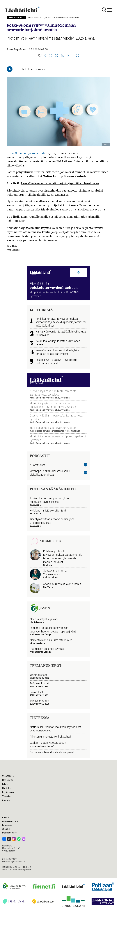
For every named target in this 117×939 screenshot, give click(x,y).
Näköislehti (7, 788)
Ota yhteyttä (8, 776)
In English (6, 829)
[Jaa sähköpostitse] (68, 55)
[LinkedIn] (62, 56)
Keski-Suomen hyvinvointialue (27, 153)
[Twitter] (56, 56)
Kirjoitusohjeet (8, 792)
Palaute (5, 817)
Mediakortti (7, 780)
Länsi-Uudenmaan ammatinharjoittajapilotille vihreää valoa (60, 183)
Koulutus (6, 800)
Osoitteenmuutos (10, 821)
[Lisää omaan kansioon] (39, 56)
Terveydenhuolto (16, 17)
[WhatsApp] (50, 56)
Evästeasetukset (10, 832)
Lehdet (5, 784)
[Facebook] (45, 56)
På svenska (7, 825)
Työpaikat (6, 796)
